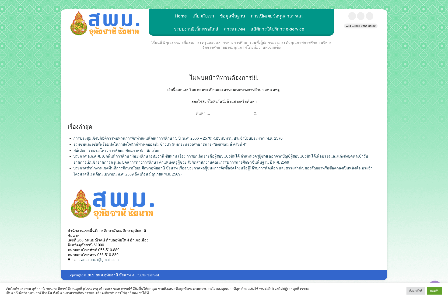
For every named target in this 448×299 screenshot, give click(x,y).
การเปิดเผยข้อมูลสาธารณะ (277, 16)
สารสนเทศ (234, 29)
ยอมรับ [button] (434, 291)
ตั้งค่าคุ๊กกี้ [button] (415, 291)
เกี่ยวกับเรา (203, 16)
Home (181, 16)
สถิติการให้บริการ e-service (277, 29)
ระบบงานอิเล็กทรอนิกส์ (196, 29)
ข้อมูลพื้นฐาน (232, 16)
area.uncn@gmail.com (100, 260)
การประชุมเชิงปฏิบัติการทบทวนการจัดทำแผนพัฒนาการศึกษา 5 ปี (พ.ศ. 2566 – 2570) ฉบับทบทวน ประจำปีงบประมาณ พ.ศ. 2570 (178, 138)
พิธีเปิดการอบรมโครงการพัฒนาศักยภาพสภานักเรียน (116, 150)
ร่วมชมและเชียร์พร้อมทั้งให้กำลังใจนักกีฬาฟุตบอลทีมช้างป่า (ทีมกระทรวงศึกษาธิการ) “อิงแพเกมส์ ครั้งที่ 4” (159, 144)
